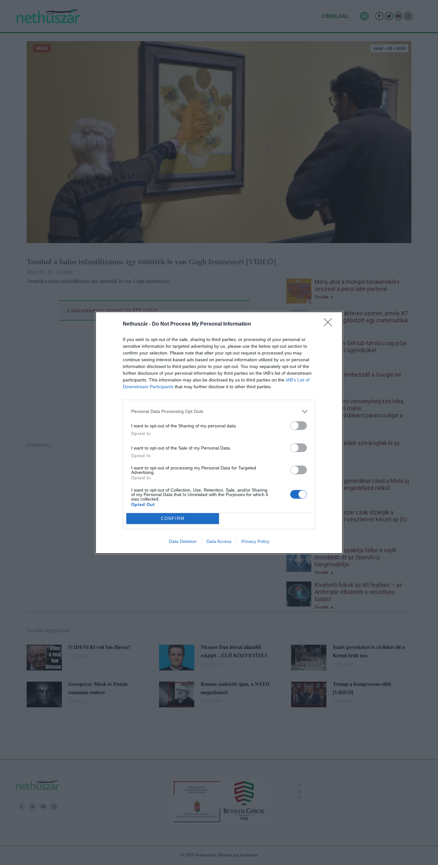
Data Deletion (183, 541)
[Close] (330, 324)
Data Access (219, 541)
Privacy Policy (255, 541)
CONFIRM (173, 518)
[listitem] (219, 411)
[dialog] (219, 433)
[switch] (298, 425)
